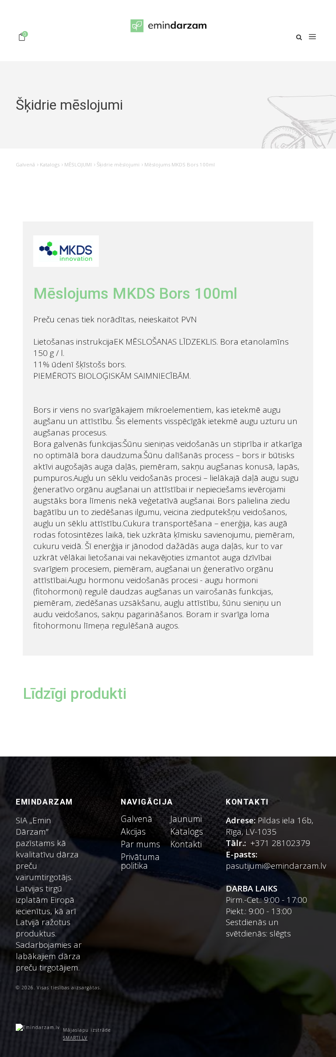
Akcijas (133, 831)
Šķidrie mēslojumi (118, 164)
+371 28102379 (280, 842)
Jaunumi (186, 819)
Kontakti (186, 844)
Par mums (140, 844)
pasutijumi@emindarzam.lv (278, 865)
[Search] (299, 37)
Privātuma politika (140, 861)
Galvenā (25, 164)
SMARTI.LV (75, 1038)
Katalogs (50, 164)
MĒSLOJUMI (78, 164)
